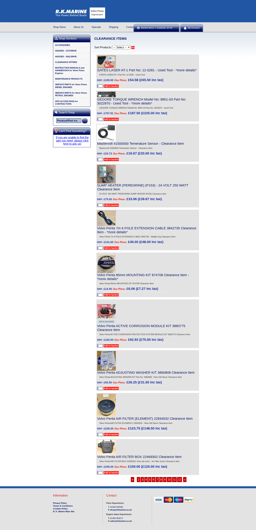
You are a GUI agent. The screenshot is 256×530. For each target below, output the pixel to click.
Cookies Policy (60, 509)
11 (174, 479)
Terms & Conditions (63, 506)
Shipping (113, 27)
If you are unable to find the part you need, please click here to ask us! (72, 140)
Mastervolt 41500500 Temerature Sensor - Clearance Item (140, 143)
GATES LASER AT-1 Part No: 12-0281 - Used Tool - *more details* (147, 70)
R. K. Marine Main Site (63, 511)
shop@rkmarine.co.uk (121, 510)
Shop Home (59, 27)
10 (169, 479)
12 (179, 479)
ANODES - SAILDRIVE (66, 56)
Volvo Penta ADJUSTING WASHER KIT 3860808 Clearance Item (146, 372)
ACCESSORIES (62, 45)
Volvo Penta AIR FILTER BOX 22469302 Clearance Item (139, 457)
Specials (96, 27)
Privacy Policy (60, 503)
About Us (79, 27)
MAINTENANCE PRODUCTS (68, 79)
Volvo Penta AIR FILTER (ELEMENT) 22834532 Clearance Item (145, 418)
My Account (193, 28)
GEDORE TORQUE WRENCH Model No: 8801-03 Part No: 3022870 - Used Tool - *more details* (141, 101)
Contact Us (132, 27)
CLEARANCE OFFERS (66, 62)
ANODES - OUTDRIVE (65, 51)
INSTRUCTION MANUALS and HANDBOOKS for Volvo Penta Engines (70, 70)
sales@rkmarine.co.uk (121, 521)
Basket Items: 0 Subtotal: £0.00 (156, 28)
